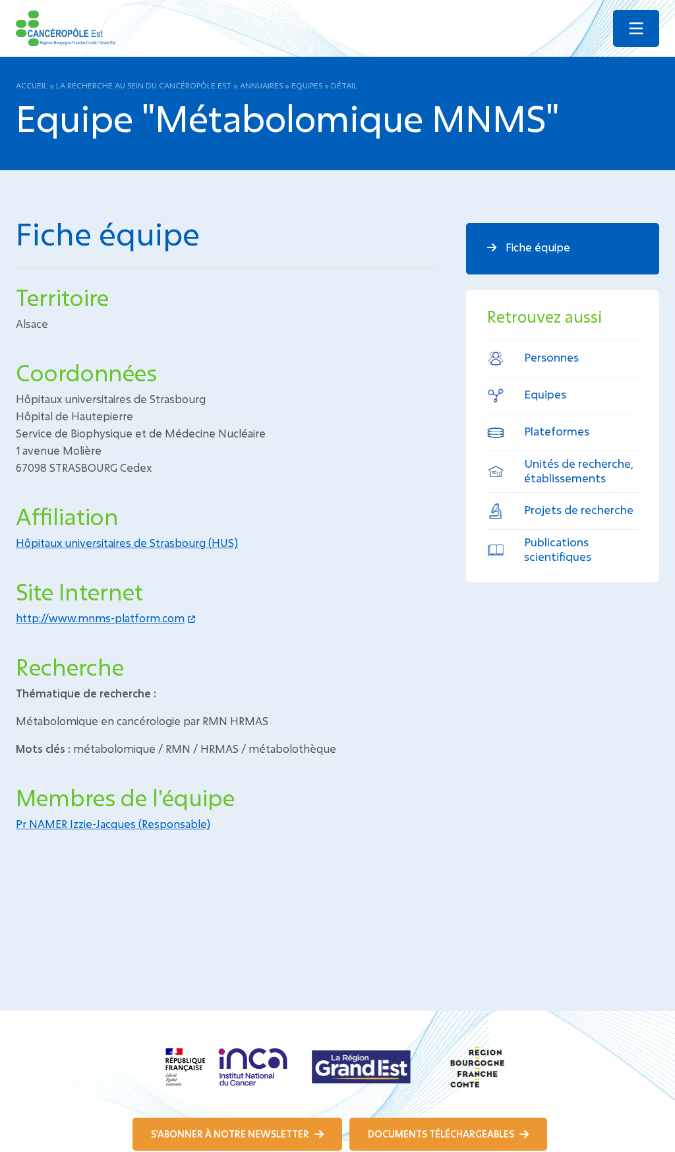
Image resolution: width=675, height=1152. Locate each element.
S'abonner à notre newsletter (231, 1134)
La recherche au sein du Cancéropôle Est (143, 85)
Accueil (31, 85)
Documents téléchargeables (442, 1134)
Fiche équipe (536, 247)
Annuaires (261, 85)
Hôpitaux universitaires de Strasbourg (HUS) (127, 543)
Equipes (306, 85)
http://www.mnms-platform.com (100, 618)
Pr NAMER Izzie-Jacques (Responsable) (113, 824)
